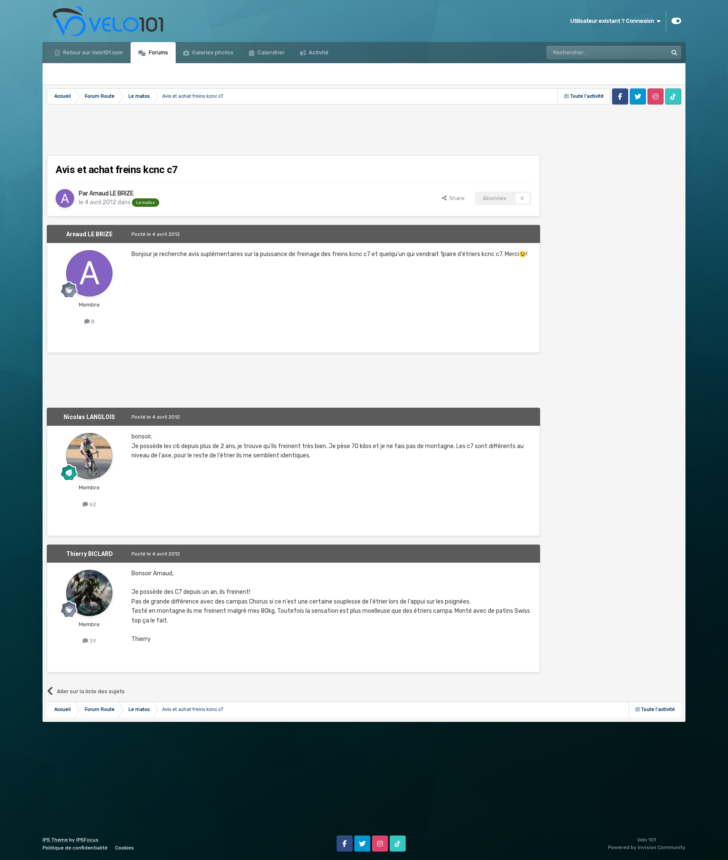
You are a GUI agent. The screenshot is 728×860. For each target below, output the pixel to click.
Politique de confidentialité (75, 848)
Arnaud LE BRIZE (111, 193)
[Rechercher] (674, 52)
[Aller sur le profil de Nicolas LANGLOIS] (89, 456)
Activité (318, 52)
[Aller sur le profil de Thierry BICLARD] (89, 593)
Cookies (124, 848)
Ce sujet (646, 53)
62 (92, 504)
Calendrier (270, 52)
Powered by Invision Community (646, 847)
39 (92, 641)
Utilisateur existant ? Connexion (613, 21)
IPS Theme (55, 840)
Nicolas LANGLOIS (89, 417)
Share (456, 198)
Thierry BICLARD (89, 553)
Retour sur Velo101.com (92, 52)
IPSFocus (87, 840)
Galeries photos (212, 52)
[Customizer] (676, 21)
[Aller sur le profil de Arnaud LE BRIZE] (65, 198)
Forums (157, 52)
